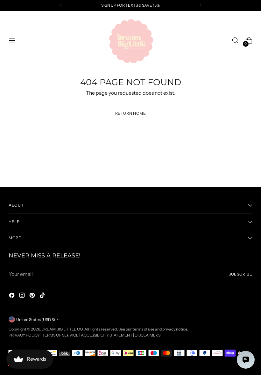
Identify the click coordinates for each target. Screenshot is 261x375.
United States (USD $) (35, 319)
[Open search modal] (235, 40)
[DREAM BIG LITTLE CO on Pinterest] (33, 296)
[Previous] (61, 5)
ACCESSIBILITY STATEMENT (106, 335)
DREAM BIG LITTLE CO (62, 329)
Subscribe (240, 274)
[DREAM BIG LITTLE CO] (130, 40)
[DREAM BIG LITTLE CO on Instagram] (22, 296)
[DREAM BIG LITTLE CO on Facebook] (12, 296)
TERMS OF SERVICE (60, 335)
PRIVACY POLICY (24, 335)
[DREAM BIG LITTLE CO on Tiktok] (43, 296)
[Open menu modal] (11, 40)
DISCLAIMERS (147, 335)
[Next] (200, 5)
